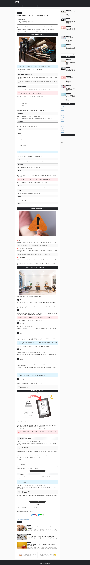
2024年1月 (62, 108)
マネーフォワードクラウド (37, 470)
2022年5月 (62, 132)
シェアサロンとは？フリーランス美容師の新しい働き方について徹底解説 (70, 21)
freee (37, 501)
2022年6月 (62, 130)
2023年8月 (62, 110)
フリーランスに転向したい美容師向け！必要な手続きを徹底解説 (41, 536)
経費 (26, 519)
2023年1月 (62, 121)
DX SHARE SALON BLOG (45, 562)
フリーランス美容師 (21, 519)
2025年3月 (62, 106)
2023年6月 (62, 113)
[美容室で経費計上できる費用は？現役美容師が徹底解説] (39, 515)
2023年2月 (62, 119)
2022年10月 (63, 124)
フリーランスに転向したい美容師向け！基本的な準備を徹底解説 (70, 13)
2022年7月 (62, 128)
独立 (24, 519)
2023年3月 (62, 117)
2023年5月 (62, 115)
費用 (28, 519)
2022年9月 (62, 126)
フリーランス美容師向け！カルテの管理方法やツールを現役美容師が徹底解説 (70, 39)
